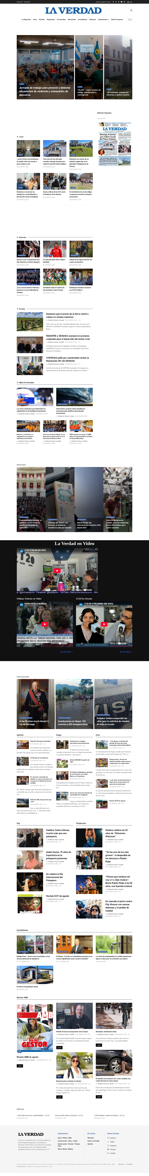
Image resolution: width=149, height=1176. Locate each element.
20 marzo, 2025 (23, 989)
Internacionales (26, 718)
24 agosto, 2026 (37, 785)
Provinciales (61, 19)
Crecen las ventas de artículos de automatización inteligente (81, 794)
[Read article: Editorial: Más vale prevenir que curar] (23, 803)
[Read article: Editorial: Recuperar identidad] (23, 744)
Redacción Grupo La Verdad (29, 99)
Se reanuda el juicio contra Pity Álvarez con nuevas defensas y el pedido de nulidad (118, 906)
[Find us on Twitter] (116, 2)
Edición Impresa (117, 19)
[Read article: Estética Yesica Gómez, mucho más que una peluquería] (30, 837)
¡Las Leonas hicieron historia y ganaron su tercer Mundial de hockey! (28, 290)
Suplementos (103, 19)
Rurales (42, 19)
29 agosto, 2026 (76, 169)
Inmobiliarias (82, 19)
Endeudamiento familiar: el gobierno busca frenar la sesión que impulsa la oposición (30, 524)
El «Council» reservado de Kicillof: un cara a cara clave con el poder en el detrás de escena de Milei (41, 780)
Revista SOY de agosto (57, 896)
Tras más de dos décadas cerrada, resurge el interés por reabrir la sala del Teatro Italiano (54, 161)
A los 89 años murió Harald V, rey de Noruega (34, 722)
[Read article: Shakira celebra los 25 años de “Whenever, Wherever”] (89, 837)
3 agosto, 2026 (116, 766)
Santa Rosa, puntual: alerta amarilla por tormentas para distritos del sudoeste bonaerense (70, 411)
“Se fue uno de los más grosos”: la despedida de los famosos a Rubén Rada (117, 856)
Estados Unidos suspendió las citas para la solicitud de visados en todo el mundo (113, 721)
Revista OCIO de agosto (117, 801)
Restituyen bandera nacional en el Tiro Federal (80, 288)
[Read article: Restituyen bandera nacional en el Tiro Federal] (81, 277)
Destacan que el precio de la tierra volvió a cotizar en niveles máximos (67, 315)
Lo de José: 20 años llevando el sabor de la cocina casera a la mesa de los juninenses (120, 782)
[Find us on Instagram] (118, 2)
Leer (20, 1066)
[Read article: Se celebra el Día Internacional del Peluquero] (30, 881)
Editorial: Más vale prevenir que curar (40, 801)
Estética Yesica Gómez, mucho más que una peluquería (58, 833)
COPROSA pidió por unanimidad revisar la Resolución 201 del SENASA (67, 359)
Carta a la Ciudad (93, 1141)
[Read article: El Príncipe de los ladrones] (23, 761)
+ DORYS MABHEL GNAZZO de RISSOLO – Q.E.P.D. (109, 1115)
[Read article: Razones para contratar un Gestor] (74, 1065)
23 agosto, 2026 (37, 804)
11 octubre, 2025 (23, 961)
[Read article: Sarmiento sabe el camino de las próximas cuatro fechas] (54, 277)
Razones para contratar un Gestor (68, 1081)
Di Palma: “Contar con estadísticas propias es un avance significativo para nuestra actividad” (74, 957)
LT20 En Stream (84, 598)
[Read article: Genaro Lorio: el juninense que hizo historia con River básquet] (28, 249)
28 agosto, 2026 (71, 342)
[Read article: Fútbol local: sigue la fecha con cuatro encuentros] (81, 249)
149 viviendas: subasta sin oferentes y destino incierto (118, 93)
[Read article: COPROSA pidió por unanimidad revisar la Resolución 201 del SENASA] (30, 365)
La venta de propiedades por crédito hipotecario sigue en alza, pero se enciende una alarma (113, 957)
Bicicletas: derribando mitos (106, 1031)
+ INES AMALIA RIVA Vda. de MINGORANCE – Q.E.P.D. (33, 1115)
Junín (35, 19)
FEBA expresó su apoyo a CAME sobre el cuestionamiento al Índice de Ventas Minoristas (80, 436)
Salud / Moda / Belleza (65, 1149)
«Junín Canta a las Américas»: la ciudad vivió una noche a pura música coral (28, 161)
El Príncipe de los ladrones (39, 758)
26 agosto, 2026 (103, 728)
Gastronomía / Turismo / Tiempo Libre (69, 1145)
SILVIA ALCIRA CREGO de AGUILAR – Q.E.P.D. (69, 1115)
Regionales (51, 19)
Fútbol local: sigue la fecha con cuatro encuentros (80, 260)
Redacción (20, 2)
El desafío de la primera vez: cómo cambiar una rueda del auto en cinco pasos (113, 1079)
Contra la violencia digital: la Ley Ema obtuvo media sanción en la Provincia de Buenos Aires (54, 436)
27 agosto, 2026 (64, 728)
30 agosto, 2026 (45, 99)
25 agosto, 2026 (52, 842)
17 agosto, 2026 (116, 748)
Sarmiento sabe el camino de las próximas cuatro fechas (53, 288)
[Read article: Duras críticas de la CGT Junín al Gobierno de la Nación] (54, 181)
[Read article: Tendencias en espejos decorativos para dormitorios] (62, 744)
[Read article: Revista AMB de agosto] (35, 1028)
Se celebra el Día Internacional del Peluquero (54, 877)
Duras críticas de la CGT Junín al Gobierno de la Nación (54, 193)
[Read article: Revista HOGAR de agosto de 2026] (62, 763)
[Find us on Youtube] (121, 2)
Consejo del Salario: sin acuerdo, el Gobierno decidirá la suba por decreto (59, 525)
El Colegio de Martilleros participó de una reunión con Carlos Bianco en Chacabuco (81, 774)
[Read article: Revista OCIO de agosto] (102, 804)
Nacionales (72, 19)
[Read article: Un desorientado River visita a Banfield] (54, 249)
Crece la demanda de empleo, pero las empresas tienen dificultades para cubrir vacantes (117, 524)
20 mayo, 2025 (101, 961)
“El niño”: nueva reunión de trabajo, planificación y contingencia (89, 92)
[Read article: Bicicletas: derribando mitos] (114, 1016)
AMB (19, 1052)
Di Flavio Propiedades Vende (27, 986)
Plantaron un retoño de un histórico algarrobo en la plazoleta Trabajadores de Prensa (79, 162)
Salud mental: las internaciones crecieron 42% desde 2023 (89, 525)
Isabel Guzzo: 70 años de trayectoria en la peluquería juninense (58, 855)
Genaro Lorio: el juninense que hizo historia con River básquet (28, 260)
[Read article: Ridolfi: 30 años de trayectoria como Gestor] (74, 1016)
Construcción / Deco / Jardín (68, 1141)
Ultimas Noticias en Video (29, 598)
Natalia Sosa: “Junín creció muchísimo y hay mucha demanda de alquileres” (33, 957)
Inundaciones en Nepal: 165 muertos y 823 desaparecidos (73, 722)
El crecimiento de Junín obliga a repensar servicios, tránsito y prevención (80, 194)
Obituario (92, 19)
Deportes (21, 255)
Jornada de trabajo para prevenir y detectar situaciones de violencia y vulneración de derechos (44, 91)
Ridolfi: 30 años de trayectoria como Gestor (72, 1031)
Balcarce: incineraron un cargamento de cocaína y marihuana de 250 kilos (25, 436)
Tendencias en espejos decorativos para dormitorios (79, 742)
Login (130, 2)
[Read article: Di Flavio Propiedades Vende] (35, 975)
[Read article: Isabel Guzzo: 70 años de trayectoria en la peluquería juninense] (30, 859)
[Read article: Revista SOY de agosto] (30, 903)
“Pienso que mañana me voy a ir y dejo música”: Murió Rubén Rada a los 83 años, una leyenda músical (118, 881)
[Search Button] (131, 10)
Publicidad (27, 2)
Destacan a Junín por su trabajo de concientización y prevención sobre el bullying (27, 194)
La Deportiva (26, 19)
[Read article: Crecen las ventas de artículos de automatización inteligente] (62, 796)
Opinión (90, 1144)
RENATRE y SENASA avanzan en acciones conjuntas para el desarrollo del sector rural (68, 337)
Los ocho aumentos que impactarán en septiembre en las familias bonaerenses (31, 410)
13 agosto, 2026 (76, 746)
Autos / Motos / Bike (65, 1138)
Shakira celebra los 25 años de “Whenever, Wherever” (116, 833)
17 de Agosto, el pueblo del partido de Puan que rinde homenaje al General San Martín (120, 743)
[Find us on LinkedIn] (124, 2)
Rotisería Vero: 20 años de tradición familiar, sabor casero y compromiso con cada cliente (120, 761)
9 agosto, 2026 (76, 764)
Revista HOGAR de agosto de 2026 (80, 761)
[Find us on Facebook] (113, 2)
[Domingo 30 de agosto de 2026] (114, 166)
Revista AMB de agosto (27, 1056)
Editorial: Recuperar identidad (40, 741)
